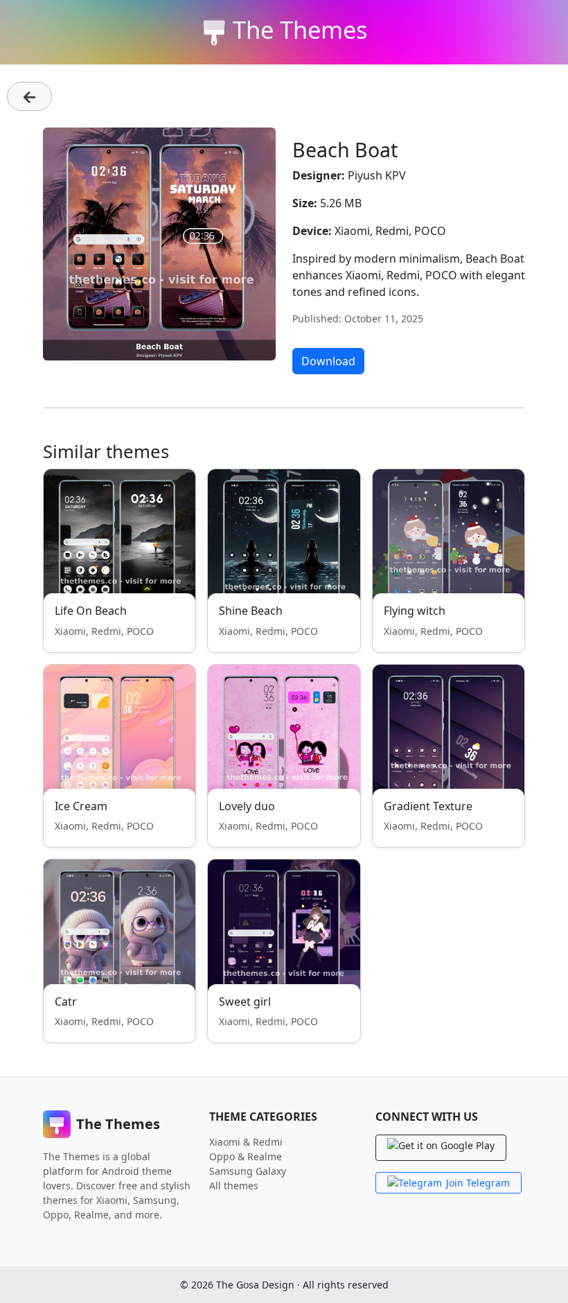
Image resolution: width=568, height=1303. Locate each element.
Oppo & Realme (245, 1156)
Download (328, 361)
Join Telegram (478, 1182)
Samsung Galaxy (247, 1171)
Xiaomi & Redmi (246, 1141)
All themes (233, 1185)
